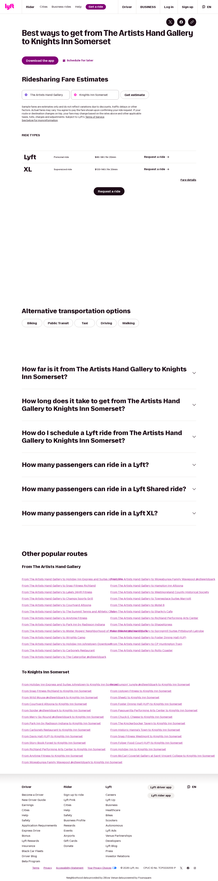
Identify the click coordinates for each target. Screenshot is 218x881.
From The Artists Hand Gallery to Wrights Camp (53, 637)
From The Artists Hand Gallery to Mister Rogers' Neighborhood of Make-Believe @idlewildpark (84, 631)
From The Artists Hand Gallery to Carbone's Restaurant (58, 650)
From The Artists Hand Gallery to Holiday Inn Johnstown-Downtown (67, 644)
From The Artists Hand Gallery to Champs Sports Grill (57, 599)
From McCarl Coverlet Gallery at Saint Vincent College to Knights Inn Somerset (162, 756)
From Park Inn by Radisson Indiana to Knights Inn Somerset (61, 723)
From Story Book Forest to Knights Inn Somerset (54, 743)
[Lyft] (9, 6)
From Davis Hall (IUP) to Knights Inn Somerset (52, 736)
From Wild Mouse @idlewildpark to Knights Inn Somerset (60, 697)
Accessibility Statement (69, 868)
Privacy (47, 868)
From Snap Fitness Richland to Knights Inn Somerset (56, 691)
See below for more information (40, 120)
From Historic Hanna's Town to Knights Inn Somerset (145, 730)
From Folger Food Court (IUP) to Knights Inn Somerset (146, 743)
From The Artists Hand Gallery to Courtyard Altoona (56, 605)
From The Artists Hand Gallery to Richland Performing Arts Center (154, 618)
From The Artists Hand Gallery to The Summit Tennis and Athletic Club (68, 612)
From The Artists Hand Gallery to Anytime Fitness (54, 618)
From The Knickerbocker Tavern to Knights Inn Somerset (147, 723)
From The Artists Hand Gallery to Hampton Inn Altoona (146, 586)
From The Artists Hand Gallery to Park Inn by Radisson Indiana (63, 624)
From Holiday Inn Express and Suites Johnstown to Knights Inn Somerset (70, 684)
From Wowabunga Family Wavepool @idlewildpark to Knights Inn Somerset (72, 762)
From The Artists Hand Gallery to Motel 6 (137, 605)
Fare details (188, 180)
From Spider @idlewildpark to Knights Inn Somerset (56, 710)
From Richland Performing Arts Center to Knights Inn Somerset (63, 749)
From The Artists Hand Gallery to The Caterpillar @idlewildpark (64, 657)
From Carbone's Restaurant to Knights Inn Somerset (56, 730)
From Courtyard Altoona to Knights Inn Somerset (54, 704)
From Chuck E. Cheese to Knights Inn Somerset (141, 717)
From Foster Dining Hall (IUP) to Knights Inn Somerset (146, 704)
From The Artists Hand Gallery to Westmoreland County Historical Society (159, 592)
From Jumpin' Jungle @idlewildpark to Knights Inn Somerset (150, 684)
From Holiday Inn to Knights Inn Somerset (138, 749)
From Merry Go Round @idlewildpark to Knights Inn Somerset (63, 717)
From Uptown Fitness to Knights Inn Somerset (140, 691)
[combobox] (206, 7)
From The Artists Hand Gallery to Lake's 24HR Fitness (57, 592)
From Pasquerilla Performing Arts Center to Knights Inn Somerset (153, 710)
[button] (109, 373)
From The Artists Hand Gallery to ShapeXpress (141, 624)
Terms (35, 868)
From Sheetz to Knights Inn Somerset (134, 697)
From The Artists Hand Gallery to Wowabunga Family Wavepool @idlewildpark (162, 579)
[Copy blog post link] (192, 22)
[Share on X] (170, 22)
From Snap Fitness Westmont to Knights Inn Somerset (146, 736)
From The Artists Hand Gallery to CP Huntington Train (146, 644)
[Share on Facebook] (181, 22)
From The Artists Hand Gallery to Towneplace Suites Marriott (150, 599)
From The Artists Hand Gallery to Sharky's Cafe (141, 612)
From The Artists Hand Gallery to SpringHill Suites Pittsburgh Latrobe (157, 631)
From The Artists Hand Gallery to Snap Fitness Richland (59, 586)
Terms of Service (94, 117)
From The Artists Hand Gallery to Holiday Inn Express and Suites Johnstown (72, 579)
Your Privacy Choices (99, 868)
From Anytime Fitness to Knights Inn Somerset (52, 756)
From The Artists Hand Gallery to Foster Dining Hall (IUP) (148, 637)
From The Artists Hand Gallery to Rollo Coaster (141, 650)
